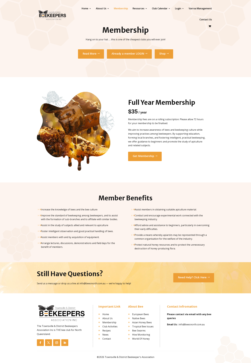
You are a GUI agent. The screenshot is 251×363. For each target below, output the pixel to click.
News (105, 334)
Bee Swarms (139, 330)
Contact (106, 338)
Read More (89, 53)
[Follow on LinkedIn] (64, 342)
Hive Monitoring (141, 334)
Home (85, 8)
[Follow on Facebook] (40, 342)
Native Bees (138, 318)
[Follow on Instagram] (56, 342)
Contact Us (205, 19)
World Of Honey (141, 338)
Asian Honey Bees (142, 322)
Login (178, 8)
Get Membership (143, 156)
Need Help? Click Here (192, 277)
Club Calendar (159, 8)
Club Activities (110, 326)
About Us (101, 8)
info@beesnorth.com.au (192, 324)
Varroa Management (200, 8)
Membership (121, 8)
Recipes (106, 330)
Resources (138, 8)
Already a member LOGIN (128, 53)
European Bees (140, 314)
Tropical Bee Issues (143, 326)
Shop (162, 53)
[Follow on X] (48, 342)
